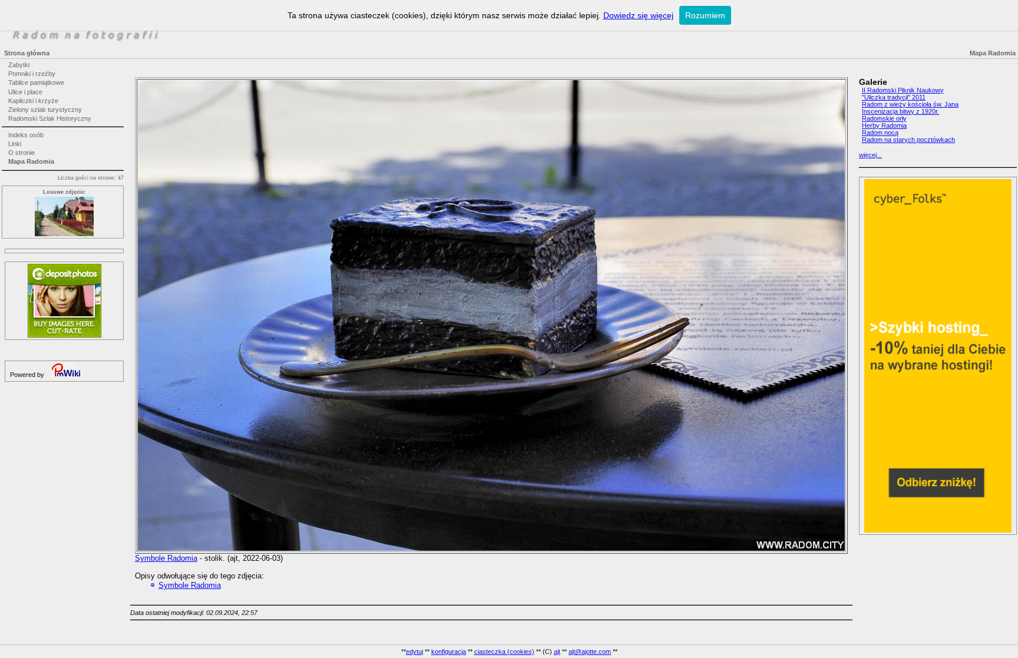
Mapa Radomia (31, 161)
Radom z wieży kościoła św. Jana (910, 104)
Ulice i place (25, 91)
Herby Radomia (884, 125)
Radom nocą (880, 132)
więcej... (870, 154)
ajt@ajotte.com (590, 651)
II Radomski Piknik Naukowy (903, 90)
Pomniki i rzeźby (31, 73)
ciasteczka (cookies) (504, 651)
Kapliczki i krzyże (33, 100)
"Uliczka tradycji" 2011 (894, 97)
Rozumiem (705, 15)
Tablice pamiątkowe (36, 82)
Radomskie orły (884, 118)
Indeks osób (26, 134)
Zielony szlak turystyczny (45, 109)
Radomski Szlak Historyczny (49, 118)
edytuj (414, 651)
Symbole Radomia (166, 558)
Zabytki (18, 64)
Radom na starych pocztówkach (908, 139)
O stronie (21, 152)
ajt (557, 651)
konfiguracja (448, 651)
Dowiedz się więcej (638, 15)
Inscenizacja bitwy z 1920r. (900, 111)
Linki (14, 143)
